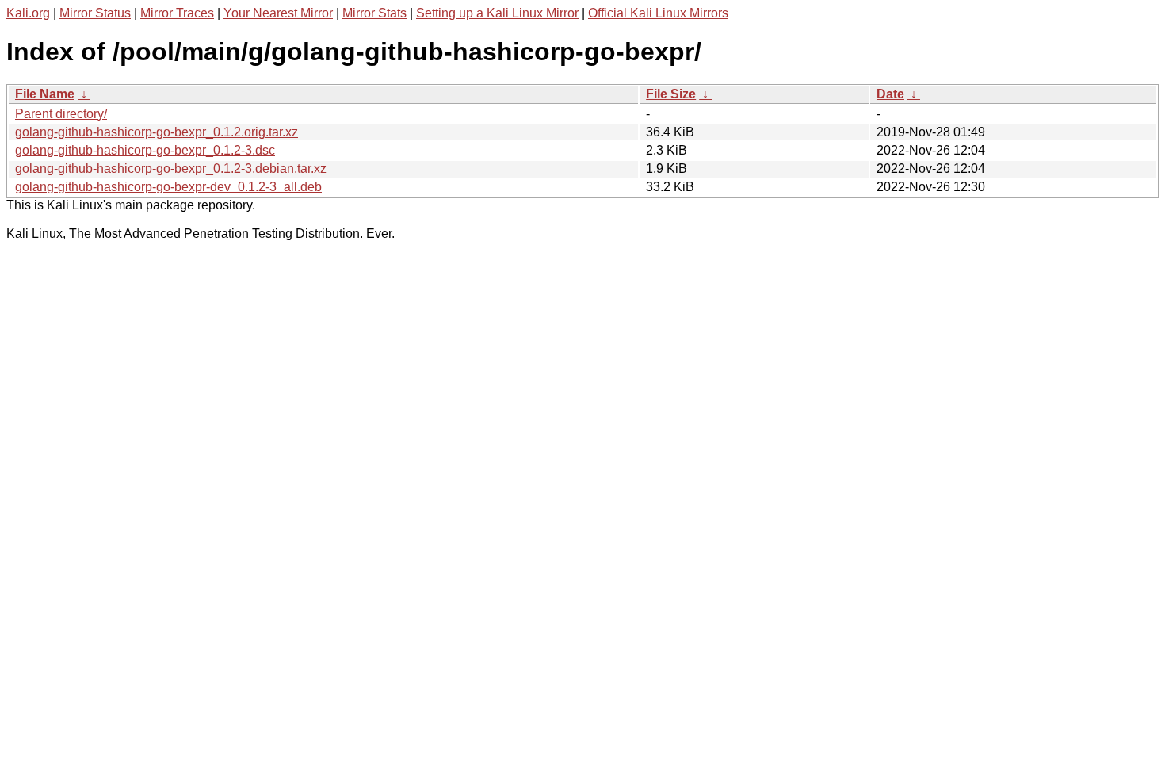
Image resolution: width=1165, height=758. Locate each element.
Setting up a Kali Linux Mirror (497, 13)
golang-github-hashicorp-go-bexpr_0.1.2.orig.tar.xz (156, 132)
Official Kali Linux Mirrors (658, 13)
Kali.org (28, 13)
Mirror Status (95, 13)
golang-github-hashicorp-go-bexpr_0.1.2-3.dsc (145, 150)
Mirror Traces (177, 13)
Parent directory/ (61, 114)
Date (890, 94)
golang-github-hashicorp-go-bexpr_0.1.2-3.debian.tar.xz (171, 168)
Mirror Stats (374, 13)
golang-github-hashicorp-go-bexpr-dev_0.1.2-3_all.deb (168, 186)
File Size (671, 94)
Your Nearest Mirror (278, 13)
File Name (44, 94)
